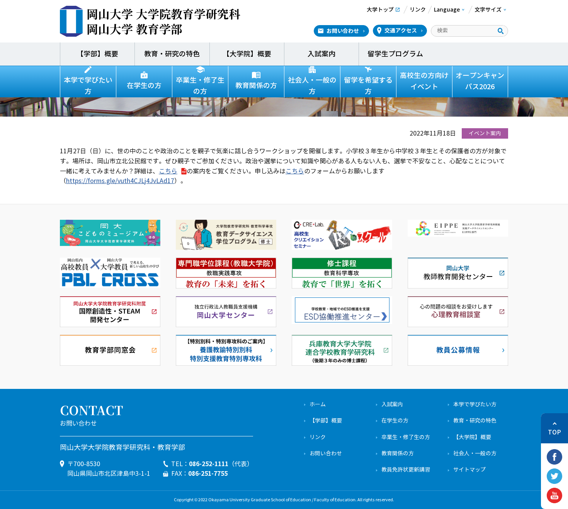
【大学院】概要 (247, 54)
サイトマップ (469, 470)
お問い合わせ (343, 30)
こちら (168, 171)
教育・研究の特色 (172, 54)
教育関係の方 (256, 85)
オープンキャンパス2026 (480, 81)
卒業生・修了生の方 (200, 86)
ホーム (318, 404)
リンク (318, 437)
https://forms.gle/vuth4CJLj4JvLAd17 (120, 181)
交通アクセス (400, 30)
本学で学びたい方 (88, 86)
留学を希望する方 (368, 86)
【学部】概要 (97, 54)
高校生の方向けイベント (424, 81)
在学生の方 (144, 85)
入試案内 (321, 54)
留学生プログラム (396, 54)
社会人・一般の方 (312, 86)
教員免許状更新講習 (405, 470)
